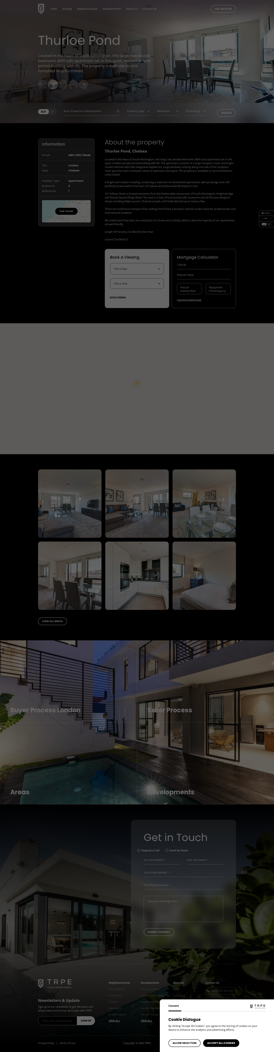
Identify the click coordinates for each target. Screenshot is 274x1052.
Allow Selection (184, 1043)
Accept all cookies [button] (221, 1043)
